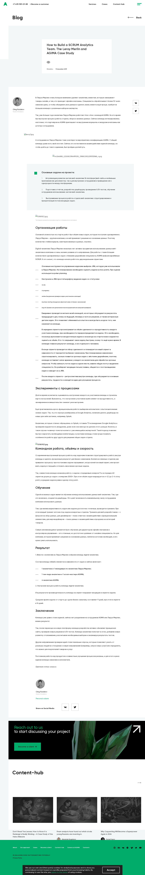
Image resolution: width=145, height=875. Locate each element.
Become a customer (39, 4)
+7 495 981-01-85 (20, 4)
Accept (111, 869)
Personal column (42, 699)
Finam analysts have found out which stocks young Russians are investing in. (74, 833)
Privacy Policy (17, 858)
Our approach (25, 847)
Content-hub (118, 4)
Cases (104, 4)
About (15, 847)
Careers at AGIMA (73, 847)
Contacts (86, 847)
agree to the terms (59, 872)
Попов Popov (110, 839)
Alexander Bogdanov (69, 839)
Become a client (46, 847)
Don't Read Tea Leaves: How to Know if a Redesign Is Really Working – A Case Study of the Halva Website (33, 834)
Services (92, 4)
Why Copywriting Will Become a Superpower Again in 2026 (119, 833)
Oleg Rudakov (18, 109)
